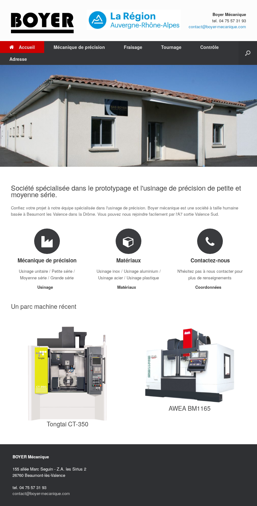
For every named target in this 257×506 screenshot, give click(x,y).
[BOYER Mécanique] (42, 20)
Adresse (18, 59)
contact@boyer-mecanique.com (217, 26)
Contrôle (209, 47)
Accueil (27, 47)
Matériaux (127, 287)
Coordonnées (209, 287)
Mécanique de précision (79, 47)
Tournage (171, 47)
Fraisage (133, 47)
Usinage (45, 287)
